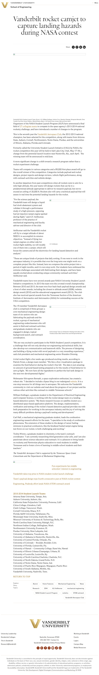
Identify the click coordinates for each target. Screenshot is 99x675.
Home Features (48, 584)
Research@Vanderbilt (8, 644)
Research (36, 588)
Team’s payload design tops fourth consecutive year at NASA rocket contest (46, 479)
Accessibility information (16, 668)
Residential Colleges (8, 637)
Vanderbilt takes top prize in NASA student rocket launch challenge (43, 474)
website (73, 381)
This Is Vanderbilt (7, 641)
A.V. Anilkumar (57, 588)
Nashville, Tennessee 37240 (49, 637)
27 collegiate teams (28, 126)
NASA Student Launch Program (46, 593)
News (82, 584)
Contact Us (55, 640)
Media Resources (80, 648)
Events (76, 637)
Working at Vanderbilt (81, 634)
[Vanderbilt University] (49, 623)
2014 (45, 588)
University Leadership (8, 634)
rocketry (65, 593)
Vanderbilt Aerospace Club (49, 134)
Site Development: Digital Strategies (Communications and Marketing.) (51, 670)
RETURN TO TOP (21, 576)
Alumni (35, 584)
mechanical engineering (75, 588)
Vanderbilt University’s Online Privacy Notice (49, 643)
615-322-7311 (45, 640)
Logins (76, 641)
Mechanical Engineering (66, 584)
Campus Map (78, 644)
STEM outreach (78, 593)
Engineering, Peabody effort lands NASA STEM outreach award (41, 484)
